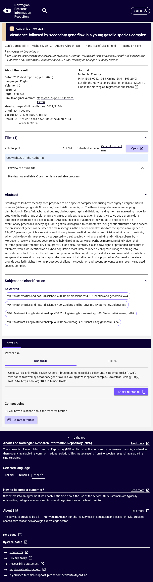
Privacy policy (18, 558)
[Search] (45, 11)
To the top (78, 437)
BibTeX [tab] (112, 360)
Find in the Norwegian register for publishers (106, 87)
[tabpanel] (76, 377)
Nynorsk (24, 474)
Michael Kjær (40, 45)
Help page (9, 534)
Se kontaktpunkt (23, 419)
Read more (137, 443)
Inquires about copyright (25, 569)
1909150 (24, 110)
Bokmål (9, 474)
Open (134, 148)
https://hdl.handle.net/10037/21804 (40, 106)
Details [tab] (12, 343)
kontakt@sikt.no (76, 575)
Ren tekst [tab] (40, 360)
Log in (138, 10)
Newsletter (16, 552)
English (38, 474)
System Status (12, 542)
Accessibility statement (24, 563)
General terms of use (111, 148)
